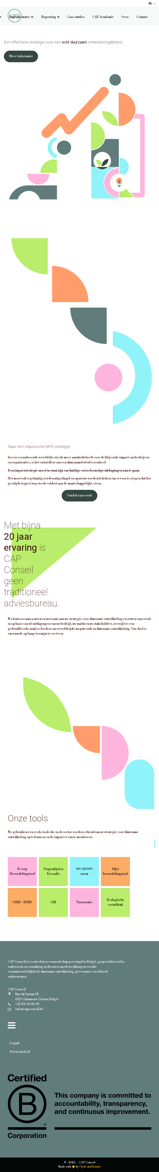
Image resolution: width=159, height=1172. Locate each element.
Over (125, 17)
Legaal (14, 1043)
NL (150, 3)
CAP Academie (103, 17)
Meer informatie (21, 56)
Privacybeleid (20, 1052)
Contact (142, 17)
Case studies (76, 17)
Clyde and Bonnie (90, 1167)
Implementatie (19, 17)
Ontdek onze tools (79, 495)
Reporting (48, 17)
